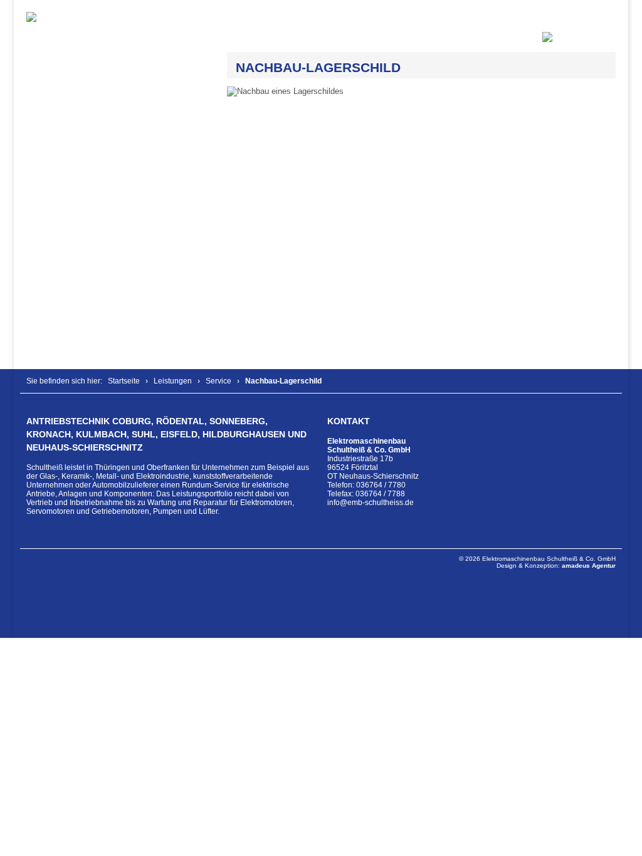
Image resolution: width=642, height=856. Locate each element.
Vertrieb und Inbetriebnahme (75, 502)
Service (218, 381)
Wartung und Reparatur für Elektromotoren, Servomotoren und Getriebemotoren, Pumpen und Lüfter (160, 507)
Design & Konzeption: (556, 565)
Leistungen (173, 381)
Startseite (124, 381)
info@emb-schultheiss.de (370, 502)
